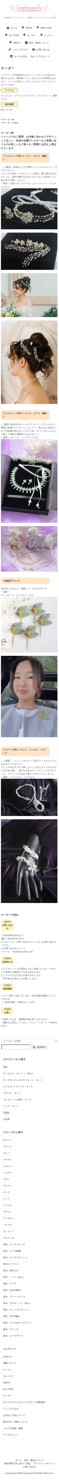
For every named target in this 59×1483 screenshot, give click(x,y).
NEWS (29, 28)
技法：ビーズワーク (13, 1335)
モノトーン (8, 1231)
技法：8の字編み (11, 1316)
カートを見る (20, 56)
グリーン (7, 1185)
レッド (6, 1198)
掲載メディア (9, 1363)
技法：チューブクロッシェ (16, 1309)
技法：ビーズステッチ (14, 1244)
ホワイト (7, 1140)
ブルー (6, 1179)
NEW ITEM (45, 28)
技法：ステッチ (11, 1329)
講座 (5, 1067)
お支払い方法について (14, 1415)
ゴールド (7, 1159)
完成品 (6, 1112)
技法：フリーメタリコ (14, 1296)
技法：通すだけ (11, 1270)
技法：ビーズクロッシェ (15, 1257)
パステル (7, 1225)
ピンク (6, 1192)
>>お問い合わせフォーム (13, 948)
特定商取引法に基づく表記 (17, 1463)
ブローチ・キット (12, 1093)
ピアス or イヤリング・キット (18, 1086)
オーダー (31, 35)
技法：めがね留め (12, 1290)
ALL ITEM (14, 35)
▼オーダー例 (7, 119)
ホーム (14, 28)
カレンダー (8, 1376)
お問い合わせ (43, 49)
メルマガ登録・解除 (13, 1428)
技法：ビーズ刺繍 (12, 1251)
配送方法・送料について (15, 1422)
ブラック (7, 1146)
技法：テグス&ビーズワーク (17, 1322)
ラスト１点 (8, 1238)
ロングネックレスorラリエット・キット (23, 1080)
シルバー (7, 1166)
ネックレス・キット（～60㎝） (18, 1073)
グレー (6, 1153)
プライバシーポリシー (44, 1463)
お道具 (6, 1119)
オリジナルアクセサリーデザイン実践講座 (24, 1402)
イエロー (7, 1172)
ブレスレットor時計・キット (17, 1099)
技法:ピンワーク (11, 1264)
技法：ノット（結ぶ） (14, 1277)
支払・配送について (39, 42)
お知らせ (7, 1356)
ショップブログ (20, 49)
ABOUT (17, 42)
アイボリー (8, 1218)
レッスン (48, 35)
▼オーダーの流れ (10, 122)
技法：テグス (9, 1283)
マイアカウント (42, 56)
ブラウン (7, 1211)
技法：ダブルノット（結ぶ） (17, 1303)
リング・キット (11, 1106)
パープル (7, 1205)
